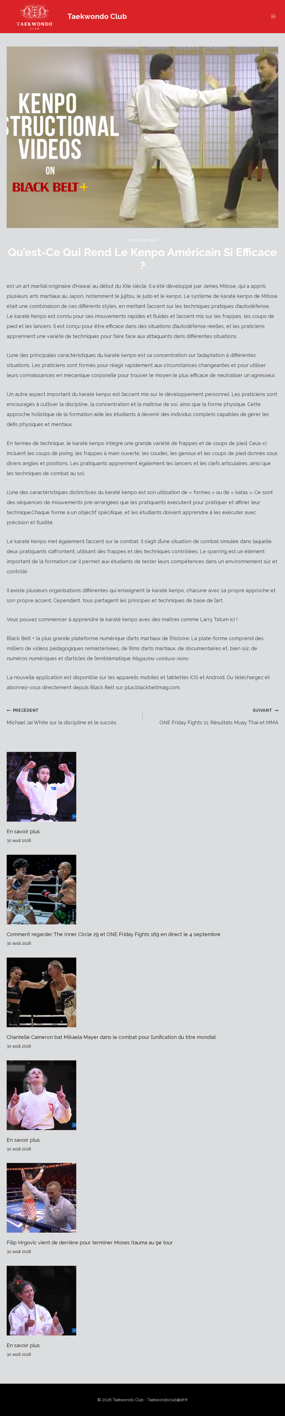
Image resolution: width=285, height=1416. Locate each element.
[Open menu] (273, 16)
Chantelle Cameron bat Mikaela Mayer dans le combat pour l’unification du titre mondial (111, 1037)
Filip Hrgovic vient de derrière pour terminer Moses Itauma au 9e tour (90, 1242)
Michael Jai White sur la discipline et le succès (61, 716)
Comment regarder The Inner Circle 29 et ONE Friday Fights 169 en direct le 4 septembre (113, 934)
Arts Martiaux (142, 240)
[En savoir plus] (142, 787)
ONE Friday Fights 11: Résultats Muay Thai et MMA (218, 716)
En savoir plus (23, 831)
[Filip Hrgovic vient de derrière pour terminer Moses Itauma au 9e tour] (142, 1198)
